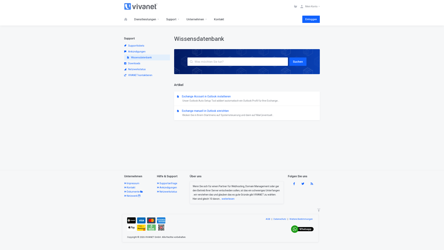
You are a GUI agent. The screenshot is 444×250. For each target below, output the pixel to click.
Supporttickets (136, 45)
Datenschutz (280, 219)
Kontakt (130, 187)
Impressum (132, 183)
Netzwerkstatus (137, 69)
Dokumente (133, 191)
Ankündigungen (137, 51)
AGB (268, 219)
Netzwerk (132, 195)
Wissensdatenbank (141, 57)
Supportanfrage (168, 183)
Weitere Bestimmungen (301, 219)
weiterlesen (228, 198)
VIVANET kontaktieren (140, 75)
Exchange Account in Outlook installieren (230, 98)
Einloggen (311, 19)
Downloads (134, 63)
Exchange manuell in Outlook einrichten (228, 112)
